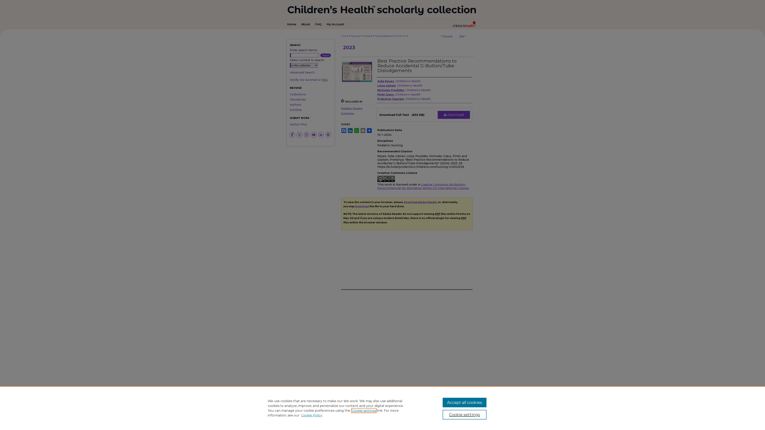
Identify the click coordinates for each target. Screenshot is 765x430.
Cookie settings (364, 410)
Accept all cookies (464, 402)
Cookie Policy (311, 415)
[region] (382, 408)
